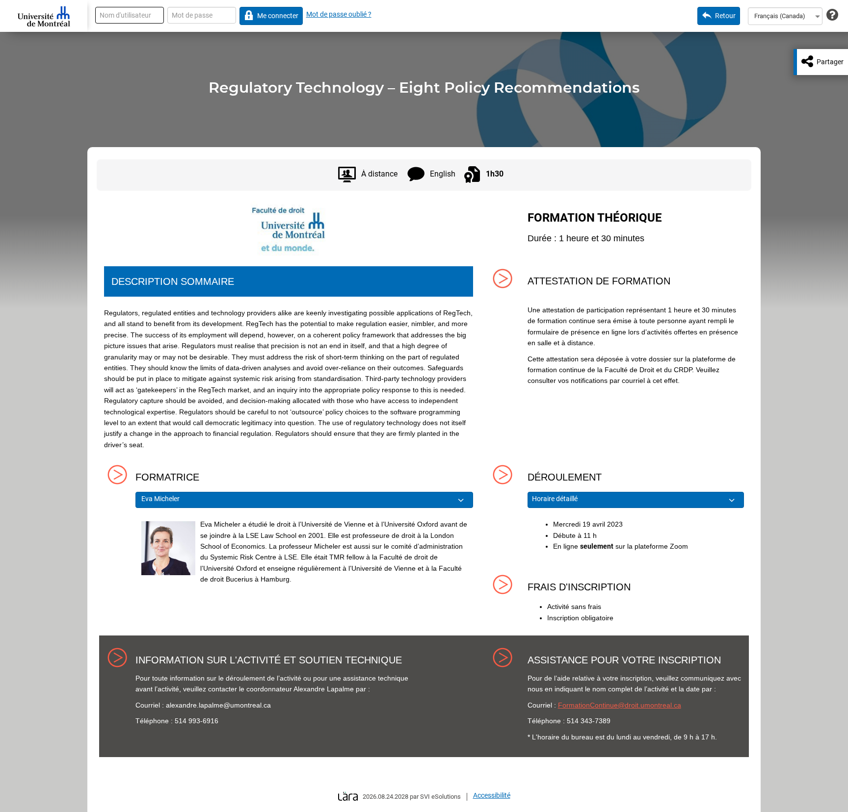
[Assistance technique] (832, 15)
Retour (725, 16)
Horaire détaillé (555, 499)
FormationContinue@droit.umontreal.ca (619, 705)
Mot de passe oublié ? (338, 14)
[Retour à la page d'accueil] (43, 16)
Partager (830, 62)
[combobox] (785, 16)
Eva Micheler (160, 499)
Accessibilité (491, 795)
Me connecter (277, 16)
